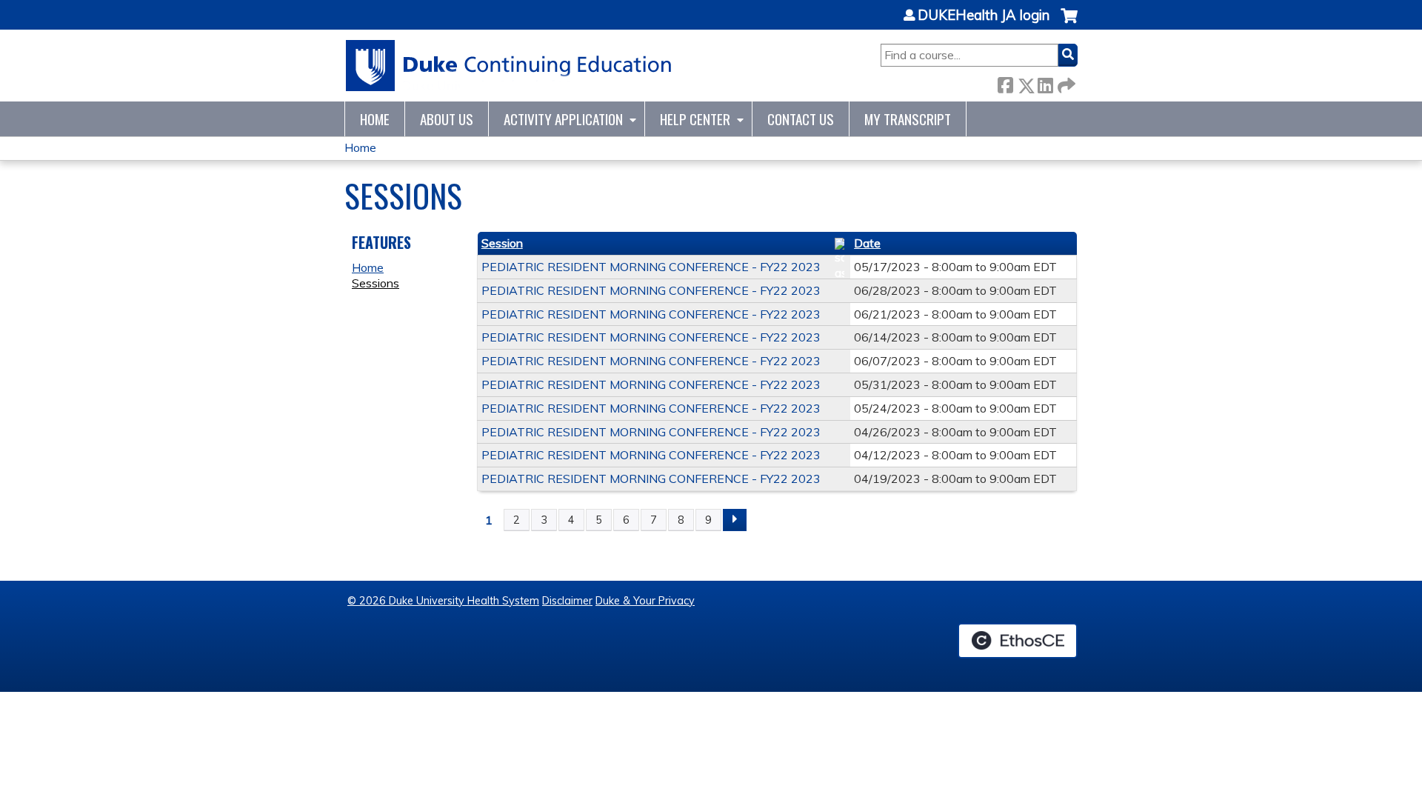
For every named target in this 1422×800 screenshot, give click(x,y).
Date (867, 243)
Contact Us (800, 119)
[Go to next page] (735, 520)
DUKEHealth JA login (983, 15)
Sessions (375, 283)
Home (375, 119)
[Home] (509, 65)
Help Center (695, 119)
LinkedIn (1045, 82)
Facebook (1005, 82)
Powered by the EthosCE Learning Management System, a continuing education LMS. (1018, 641)
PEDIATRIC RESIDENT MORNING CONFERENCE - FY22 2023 (651, 266)
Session (502, 243)
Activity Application (563, 119)
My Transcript (907, 119)
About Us (446, 119)
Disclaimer (567, 600)
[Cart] (1069, 23)
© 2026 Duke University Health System (443, 600)
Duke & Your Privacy (645, 600)
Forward (1065, 82)
